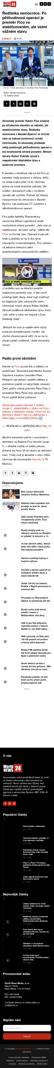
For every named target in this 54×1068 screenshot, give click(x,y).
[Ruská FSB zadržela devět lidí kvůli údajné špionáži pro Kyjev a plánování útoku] (11, 653)
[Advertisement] (27, 718)
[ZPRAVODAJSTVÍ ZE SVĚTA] (9, 4)
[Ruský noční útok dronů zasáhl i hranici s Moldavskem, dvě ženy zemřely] (11, 613)
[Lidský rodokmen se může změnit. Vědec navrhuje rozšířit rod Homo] (13, 907)
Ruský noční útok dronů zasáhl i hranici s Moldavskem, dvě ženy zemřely (33, 614)
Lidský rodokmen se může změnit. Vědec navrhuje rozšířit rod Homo (36, 905)
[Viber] (27, 104)
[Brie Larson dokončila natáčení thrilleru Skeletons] (11, 494)
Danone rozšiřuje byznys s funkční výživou (34, 560)
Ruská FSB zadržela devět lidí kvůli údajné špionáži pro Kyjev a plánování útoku (36, 652)
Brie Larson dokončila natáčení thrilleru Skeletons (35, 493)
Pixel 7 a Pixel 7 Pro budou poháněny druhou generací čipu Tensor (36, 865)
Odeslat (27, 1036)
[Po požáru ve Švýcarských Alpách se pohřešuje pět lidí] (11, 600)
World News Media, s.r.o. (26, 1048)
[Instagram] (45, 4)
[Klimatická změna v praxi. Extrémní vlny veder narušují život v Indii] (13, 853)
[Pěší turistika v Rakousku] (13, 827)
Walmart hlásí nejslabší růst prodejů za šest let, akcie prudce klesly (35, 506)
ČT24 (5, 234)
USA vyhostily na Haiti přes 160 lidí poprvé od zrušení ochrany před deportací (35, 639)
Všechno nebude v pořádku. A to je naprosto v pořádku (36, 839)
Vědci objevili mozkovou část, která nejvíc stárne (35, 877)
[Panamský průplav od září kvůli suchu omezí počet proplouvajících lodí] (11, 680)
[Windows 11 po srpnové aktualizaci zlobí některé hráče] (13, 946)
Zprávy (6, 39)
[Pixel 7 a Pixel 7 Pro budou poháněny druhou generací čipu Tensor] (13, 866)
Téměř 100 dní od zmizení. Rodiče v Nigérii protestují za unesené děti (36, 586)
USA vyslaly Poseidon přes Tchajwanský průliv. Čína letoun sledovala (35, 519)
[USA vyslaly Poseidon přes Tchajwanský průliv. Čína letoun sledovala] (11, 520)
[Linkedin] (20, 104)
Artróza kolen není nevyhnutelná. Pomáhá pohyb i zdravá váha (36, 957)
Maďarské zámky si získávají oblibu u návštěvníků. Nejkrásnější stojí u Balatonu (35, 918)
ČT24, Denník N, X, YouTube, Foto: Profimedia (29, 87)
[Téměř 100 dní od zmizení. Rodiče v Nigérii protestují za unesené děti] (11, 587)
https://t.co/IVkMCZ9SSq (23, 418)
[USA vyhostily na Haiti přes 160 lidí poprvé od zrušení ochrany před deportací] (11, 640)
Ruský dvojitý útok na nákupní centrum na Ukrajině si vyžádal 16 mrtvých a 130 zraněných (36, 535)
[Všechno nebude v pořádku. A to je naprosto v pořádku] (13, 840)
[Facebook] (41, 4)
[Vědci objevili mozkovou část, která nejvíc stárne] (13, 879)
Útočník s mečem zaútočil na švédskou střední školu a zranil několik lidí (36, 572)
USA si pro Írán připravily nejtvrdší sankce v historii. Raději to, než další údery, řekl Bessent (34, 627)
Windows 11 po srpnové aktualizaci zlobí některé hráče (36, 944)
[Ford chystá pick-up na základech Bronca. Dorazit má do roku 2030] (13, 933)
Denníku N (38, 459)
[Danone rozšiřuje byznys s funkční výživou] (11, 560)
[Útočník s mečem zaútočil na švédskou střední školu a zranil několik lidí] (11, 573)
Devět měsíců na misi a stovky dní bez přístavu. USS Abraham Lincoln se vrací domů (36, 668)
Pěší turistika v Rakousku (34, 826)
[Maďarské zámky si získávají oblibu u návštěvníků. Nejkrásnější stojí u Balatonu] (13, 920)
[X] (49, 4)
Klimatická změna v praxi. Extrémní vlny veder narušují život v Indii (35, 852)
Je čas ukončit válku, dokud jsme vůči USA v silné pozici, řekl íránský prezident (36, 546)
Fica (16, 366)
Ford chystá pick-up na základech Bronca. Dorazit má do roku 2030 (36, 931)
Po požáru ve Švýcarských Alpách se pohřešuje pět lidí (35, 599)
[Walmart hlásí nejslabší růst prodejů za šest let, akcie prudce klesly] (11, 506)
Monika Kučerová (17, 93)
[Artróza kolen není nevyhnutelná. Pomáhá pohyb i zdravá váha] (13, 959)
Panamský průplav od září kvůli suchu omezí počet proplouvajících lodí (34, 679)
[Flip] (34, 104)
